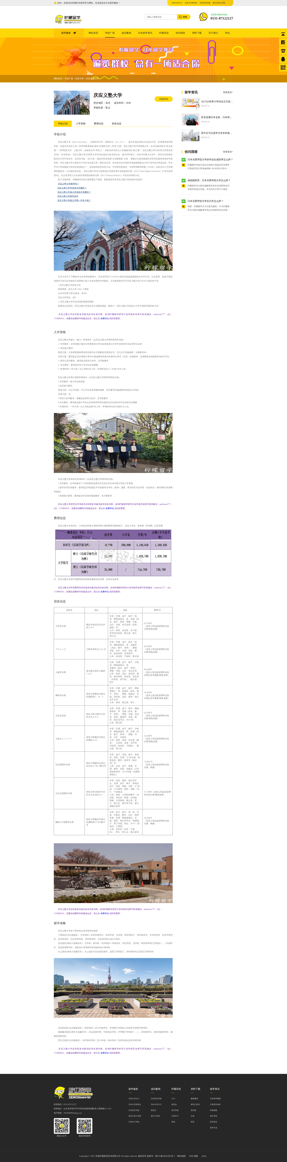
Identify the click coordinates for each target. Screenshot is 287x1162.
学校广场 (110, 33)
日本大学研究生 (191, 3)
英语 (192, 1122)
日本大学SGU (177, 3)
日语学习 (175, 1116)
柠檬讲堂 (164, 33)
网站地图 (181, 1156)
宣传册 (193, 1110)
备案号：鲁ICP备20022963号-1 (161, 1156)
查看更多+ (228, 92)
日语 (192, 1116)
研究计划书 (195, 1104)
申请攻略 (213, 1110)
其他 (173, 1122)
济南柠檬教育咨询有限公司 (107, 1156)
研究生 (153, 1110)
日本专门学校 (134, 1122)
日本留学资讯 (145, 33)
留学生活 (213, 1128)
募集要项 (194, 1099)
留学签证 (213, 1122)
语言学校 (175, 1110)
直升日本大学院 (219, 3)
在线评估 (163, 99)
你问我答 (180, 33)
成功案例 (126, 33)
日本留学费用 (215, 1099)
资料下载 (197, 33)
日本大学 (79, 78)
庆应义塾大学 (92, 78)
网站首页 (93, 33)
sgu (173, 1099)
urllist (203, 1156)
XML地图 (193, 1156)
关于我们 (213, 33)
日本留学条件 (215, 1104)
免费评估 (104, 318)
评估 (227, 33)
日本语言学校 (205, 3)
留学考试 (213, 1116)
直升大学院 (155, 1116)
